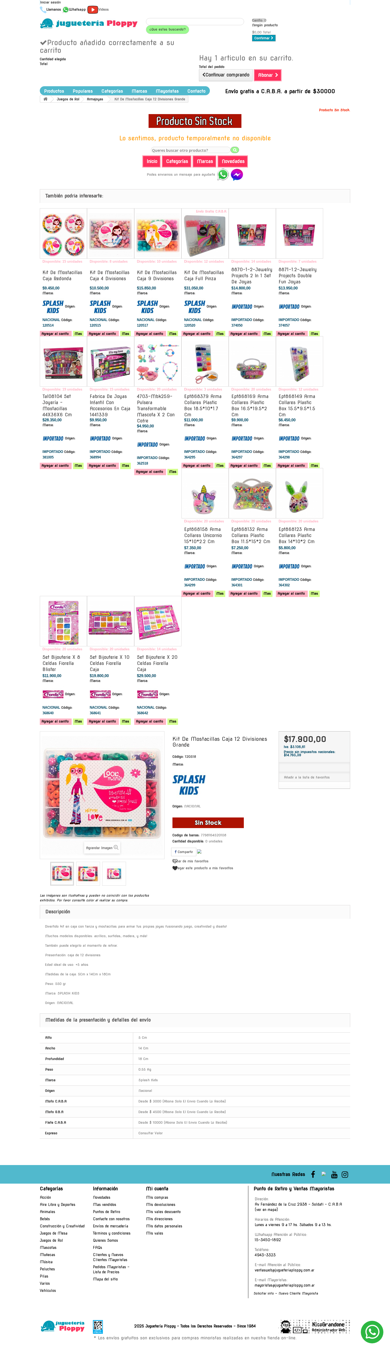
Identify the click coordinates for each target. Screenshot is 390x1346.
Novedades (101, 1197)
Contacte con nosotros (111, 1219)
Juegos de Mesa (53, 1233)
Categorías (112, 91)
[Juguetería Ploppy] (89, 23)
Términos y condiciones (112, 1233)
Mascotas (48, 1247)
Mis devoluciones (160, 1204)
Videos (103, 9)
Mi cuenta (157, 1188)
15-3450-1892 (268, 1240)
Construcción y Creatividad (62, 1226)
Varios (45, 1283)
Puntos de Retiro (106, 1212)
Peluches (47, 1269)
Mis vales (154, 1233)
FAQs (97, 1247)
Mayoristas (167, 91)
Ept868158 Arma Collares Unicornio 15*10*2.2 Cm (203, 535)
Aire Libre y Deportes (57, 1204)
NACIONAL (192, 806)
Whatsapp (77, 9)
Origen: (70, 306)
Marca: (48, 293)
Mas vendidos (104, 1204)
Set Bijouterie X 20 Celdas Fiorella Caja (157, 663)
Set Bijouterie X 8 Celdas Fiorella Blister (61, 663)
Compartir (184, 852)
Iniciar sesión (50, 2)
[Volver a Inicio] (45, 99)
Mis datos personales (164, 1226)
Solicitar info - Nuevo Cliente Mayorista (286, 1293)
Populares (83, 91)
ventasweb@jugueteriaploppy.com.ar (284, 1270)
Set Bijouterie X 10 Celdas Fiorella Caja (109, 663)
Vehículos (48, 1290)
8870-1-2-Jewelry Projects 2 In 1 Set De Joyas (251, 275)
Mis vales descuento (163, 1212)
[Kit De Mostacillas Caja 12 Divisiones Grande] (62, 873)
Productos (54, 91)
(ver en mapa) (266, 1209)
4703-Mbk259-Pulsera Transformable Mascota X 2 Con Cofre (156, 408)
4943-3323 (265, 1255)
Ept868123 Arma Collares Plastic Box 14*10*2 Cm (297, 535)
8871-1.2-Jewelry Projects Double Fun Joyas (298, 275)
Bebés (45, 1219)
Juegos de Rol (51, 1240)
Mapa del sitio (105, 1279)
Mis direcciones (159, 1219)
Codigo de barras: (186, 835)
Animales (47, 1212)
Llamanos (53, 9)
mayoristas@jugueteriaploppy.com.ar (285, 1285)
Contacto (196, 91)
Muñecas (47, 1255)
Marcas (139, 91)
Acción (45, 1197)
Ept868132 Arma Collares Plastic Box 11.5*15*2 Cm (250, 535)
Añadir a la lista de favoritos (307, 777)
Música (46, 1262)
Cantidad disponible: (188, 841)
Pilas (44, 1276)
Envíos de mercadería (110, 1226)
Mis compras (157, 1197)
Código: (66, 320)
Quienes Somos (105, 1240)
